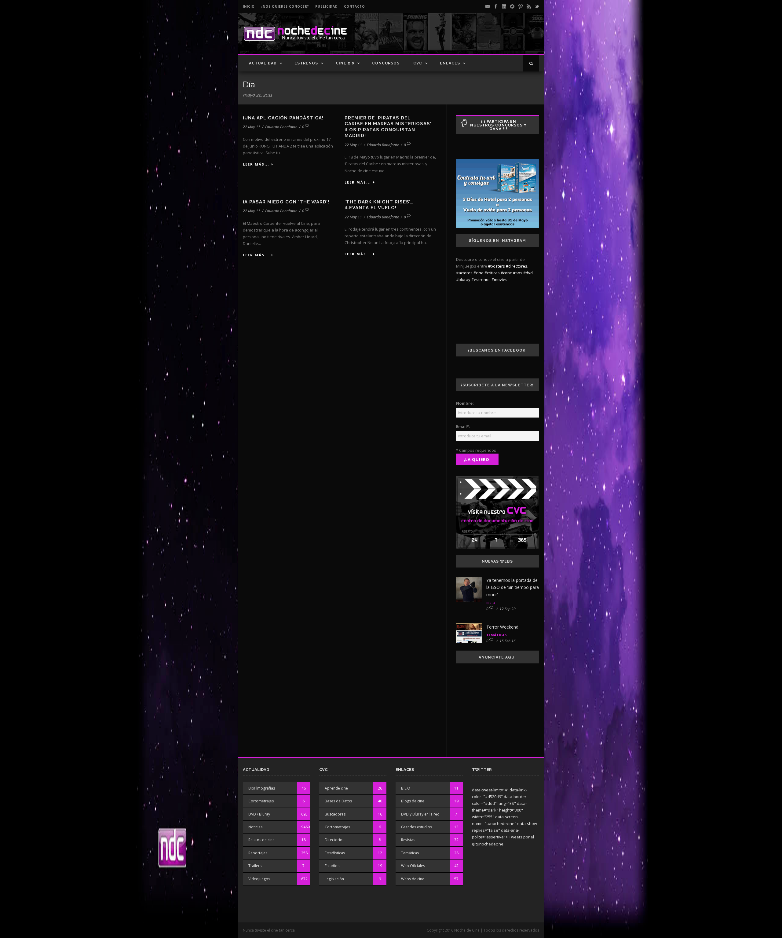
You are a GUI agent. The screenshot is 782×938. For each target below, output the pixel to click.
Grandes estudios (416, 827)
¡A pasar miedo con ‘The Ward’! (286, 202)
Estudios (332, 865)
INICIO (249, 6)
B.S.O (490, 602)
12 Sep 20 (507, 608)
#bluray (463, 279)
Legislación (334, 878)
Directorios (334, 839)
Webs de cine (412, 878)
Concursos (386, 63)
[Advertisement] (467, 38)
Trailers (254, 865)
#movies (499, 279)
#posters (496, 266)
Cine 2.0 (345, 63)
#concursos (511, 273)
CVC (417, 63)
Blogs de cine (412, 801)
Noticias (255, 827)
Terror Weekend (502, 627)
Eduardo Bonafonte (281, 127)
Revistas (408, 839)
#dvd (528, 273)
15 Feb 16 (507, 641)
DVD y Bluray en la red (420, 814)
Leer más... (256, 164)
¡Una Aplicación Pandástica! (283, 118)
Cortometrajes (261, 801)
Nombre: (465, 403)
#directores (516, 266)
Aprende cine (336, 788)
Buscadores (335, 814)
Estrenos (306, 63)
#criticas (492, 273)
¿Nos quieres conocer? (285, 6)
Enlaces (450, 63)
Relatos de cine (261, 839)
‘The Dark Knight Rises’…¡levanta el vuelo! (379, 205)
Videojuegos (259, 878)
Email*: (463, 426)
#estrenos (481, 279)
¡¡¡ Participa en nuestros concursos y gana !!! (498, 125)
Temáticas (496, 635)
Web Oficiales (413, 865)
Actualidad (263, 63)
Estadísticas (335, 853)
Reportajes (257, 853)
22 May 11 (251, 127)
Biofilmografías (261, 788)
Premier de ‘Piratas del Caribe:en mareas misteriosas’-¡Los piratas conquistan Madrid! (389, 127)
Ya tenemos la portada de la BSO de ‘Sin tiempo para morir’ (512, 587)
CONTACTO (354, 6)
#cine (478, 273)
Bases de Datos (338, 801)
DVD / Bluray (259, 814)
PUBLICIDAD (326, 6)
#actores (464, 273)
